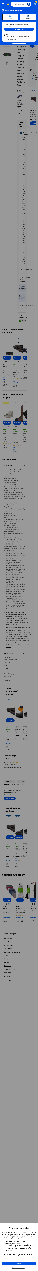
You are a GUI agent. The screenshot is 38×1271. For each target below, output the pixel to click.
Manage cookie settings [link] (18, 1268)
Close (19, 1263)
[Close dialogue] (34, 1228)
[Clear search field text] (26, 4)
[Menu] (3, 4)
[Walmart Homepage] (7, 4)
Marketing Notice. (27, 1254)
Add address (19, 29)
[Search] (28, 4)
